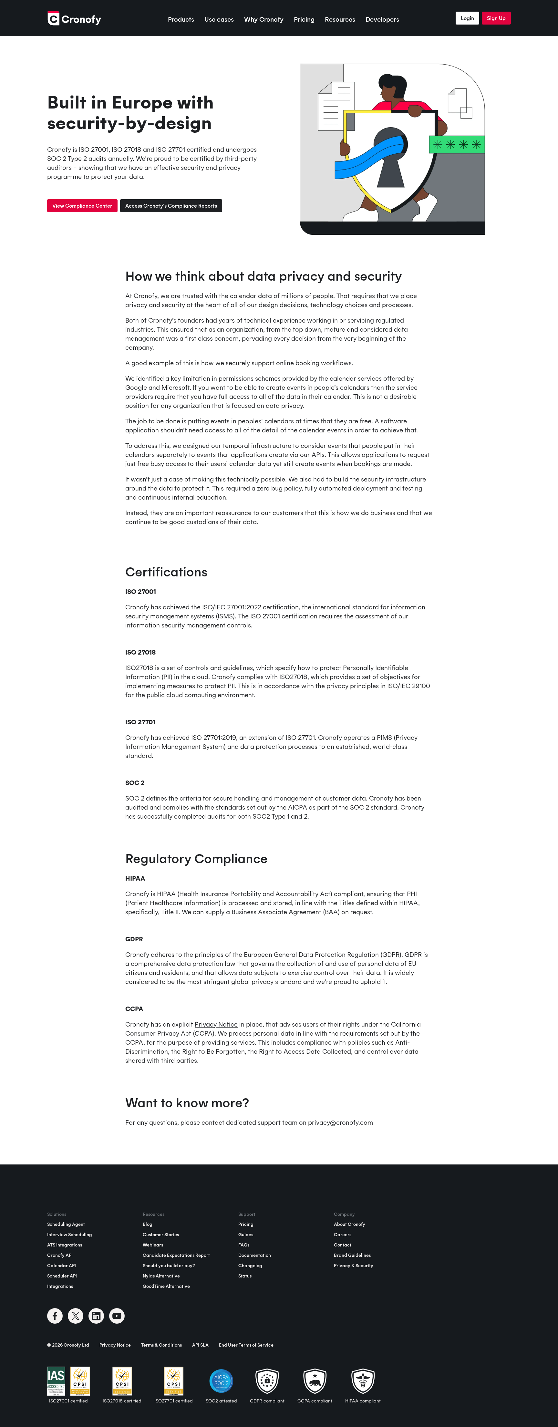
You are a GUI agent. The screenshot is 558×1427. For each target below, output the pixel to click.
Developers (382, 19)
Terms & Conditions (161, 1345)
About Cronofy (349, 1224)
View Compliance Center (82, 206)
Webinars (153, 1244)
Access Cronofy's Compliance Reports (171, 206)
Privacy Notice (216, 1024)
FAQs (243, 1244)
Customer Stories (161, 1234)
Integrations (60, 1286)
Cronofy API (60, 1255)
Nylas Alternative (161, 1275)
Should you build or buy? (169, 1265)
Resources (340, 19)
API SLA (200, 1345)
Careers (342, 1234)
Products (181, 19)
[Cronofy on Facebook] (55, 1316)
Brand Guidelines (352, 1255)
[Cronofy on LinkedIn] (96, 1316)
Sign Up (496, 18)
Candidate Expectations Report (176, 1255)
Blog (147, 1224)
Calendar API (61, 1265)
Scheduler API (62, 1275)
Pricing (304, 19)
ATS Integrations (64, 1244)
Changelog (250, 1265)
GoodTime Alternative (166, 1286)
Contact (342, 1244)
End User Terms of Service (246, 1345)
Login (467, 18)
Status (245, 1275)
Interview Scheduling (69, 1234)
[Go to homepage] (74, 18)
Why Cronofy (264, 19)
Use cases (219, 19)
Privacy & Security (353, 1265)
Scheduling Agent (66, 1224)
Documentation (254, 1255)
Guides (245, 1234)
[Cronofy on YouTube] (117, 1316)
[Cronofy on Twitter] (75, 1316)
